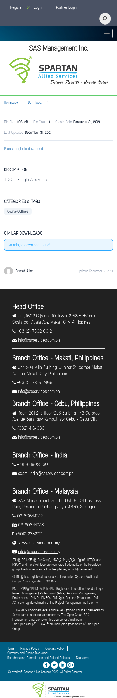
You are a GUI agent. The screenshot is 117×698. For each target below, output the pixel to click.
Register (16, 7)
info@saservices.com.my (39, 551)
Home (10, 648)
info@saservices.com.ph (39, 340)
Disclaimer (82, 657)
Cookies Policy (55, 648)
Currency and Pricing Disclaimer (27, 653)
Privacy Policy (29, 648)
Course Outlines (17, 211)
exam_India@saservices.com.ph (45, 473)
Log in (38, 7)
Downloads (35, 102)
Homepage (11, 102)
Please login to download (23, 148)
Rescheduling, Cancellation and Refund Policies (38, 657)
